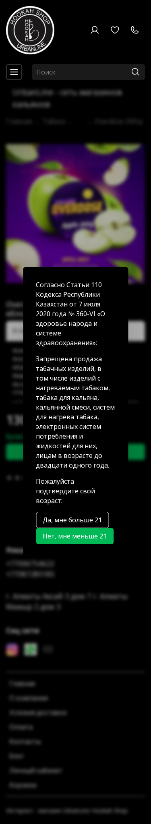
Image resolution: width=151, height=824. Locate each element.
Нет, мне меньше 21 (75, 536)
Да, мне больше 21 (72, 520)
